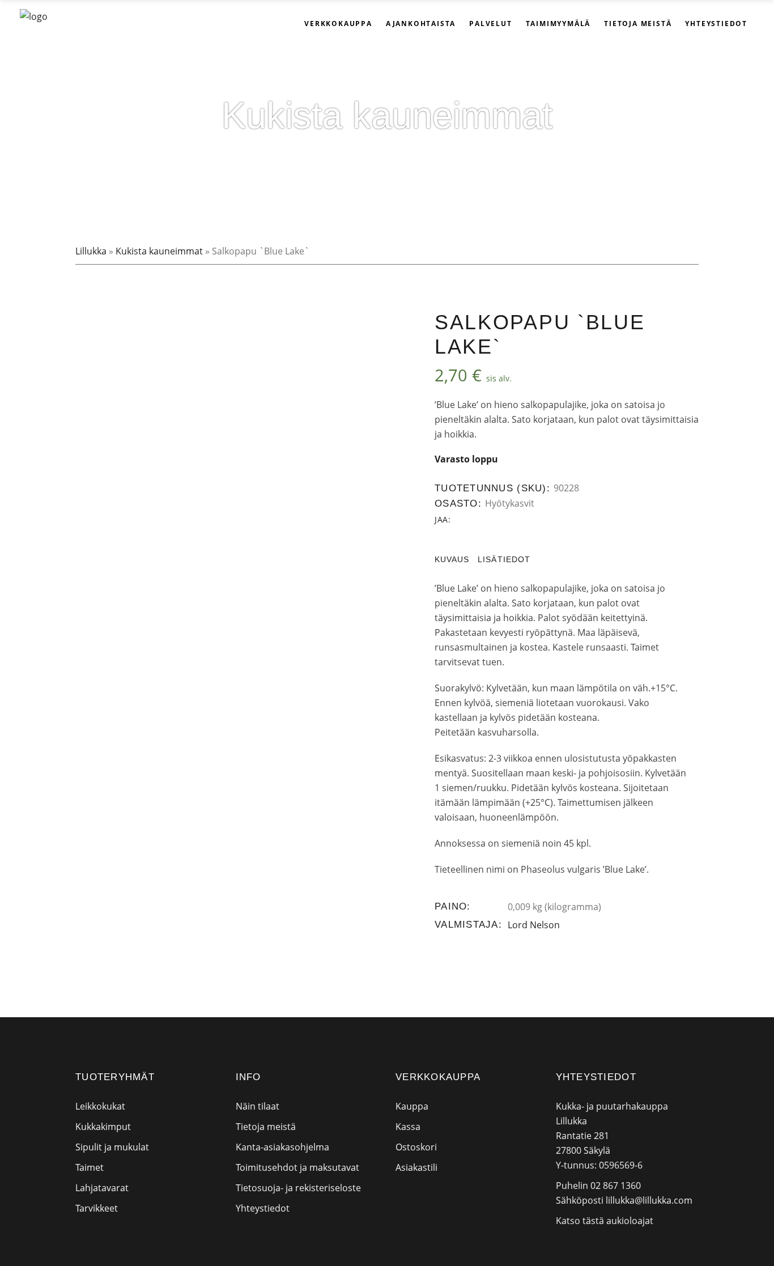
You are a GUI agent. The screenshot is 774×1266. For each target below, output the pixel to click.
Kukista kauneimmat (159, 251)
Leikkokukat (100, 1106)
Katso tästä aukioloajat (604, 1220)
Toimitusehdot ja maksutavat (297, 1167)
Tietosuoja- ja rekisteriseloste (298, 1188)
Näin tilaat (257, 1106)
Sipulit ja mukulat (112, 1147)
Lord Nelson (534, 925)
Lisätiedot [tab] (504, 559)
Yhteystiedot (263, 1208)
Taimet (89, 1167)
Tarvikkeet (96, 1208)
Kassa (407, 1126)
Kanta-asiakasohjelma (282, 1147)
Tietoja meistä (266, 1126)
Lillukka (91, 251)
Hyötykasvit (509, 503)
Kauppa (411, 1106)
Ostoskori (416, 1147)
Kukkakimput (103, 1126)
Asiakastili (416, 1167)
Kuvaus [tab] (452, 559)
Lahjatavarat (102, 1188)
